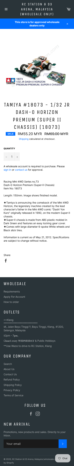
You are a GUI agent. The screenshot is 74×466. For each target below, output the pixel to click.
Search (8, 363)
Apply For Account (14, 296)
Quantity (9, 148)
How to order (11, 301)
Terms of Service (13, 395)
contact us (21, 169)
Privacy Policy (12, 390)
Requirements (12, 291)
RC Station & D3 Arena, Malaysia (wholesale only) (37, 9)
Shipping (24, 138)
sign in (7, 169)
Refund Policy (12, 379)
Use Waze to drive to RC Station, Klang (29, 345)
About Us (9, 369)
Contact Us (10, 374)
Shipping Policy (13, 384)
